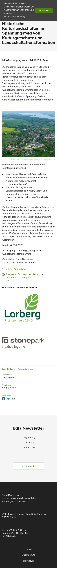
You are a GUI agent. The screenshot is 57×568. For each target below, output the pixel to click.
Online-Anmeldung (16, 268)
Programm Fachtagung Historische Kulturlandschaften (24, 276)
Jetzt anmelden (28, 466)
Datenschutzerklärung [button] (14, 16)
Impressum (28, 560)
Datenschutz (28, 554)
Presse (28, 549)
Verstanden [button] (44, 10)
